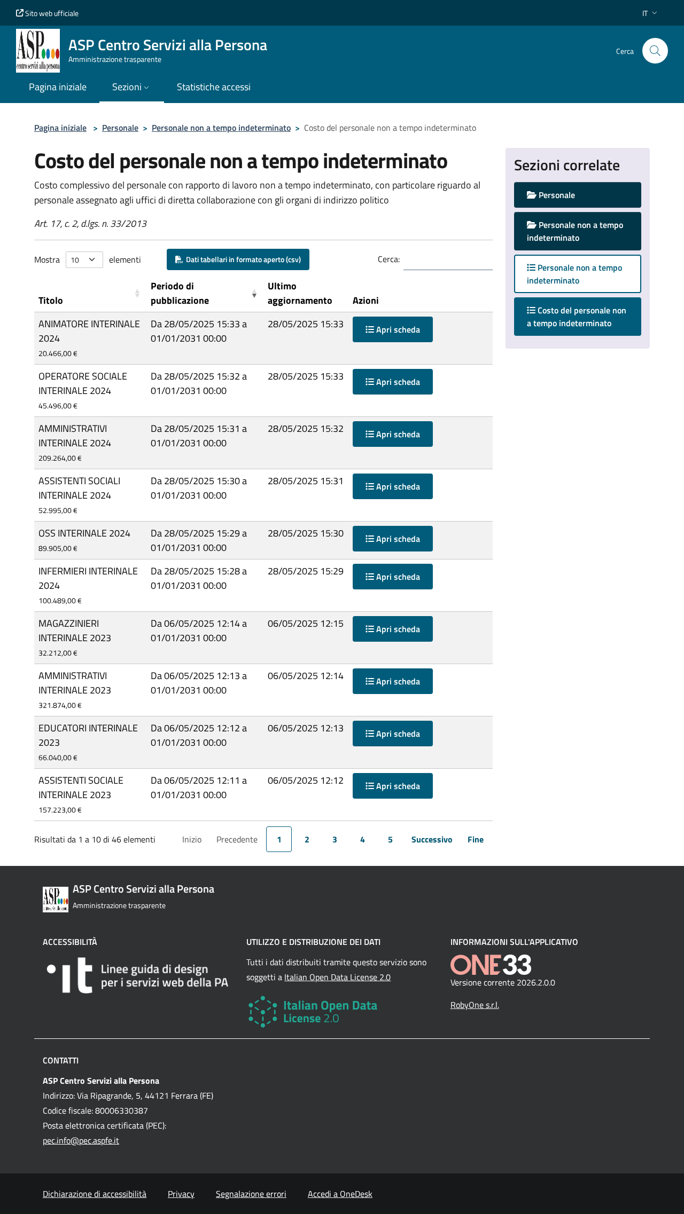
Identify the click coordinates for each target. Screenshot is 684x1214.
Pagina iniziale (60, 127)
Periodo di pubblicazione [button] (180, 293)
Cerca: (389, 259)
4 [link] (362, 839)
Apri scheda (397, 329)
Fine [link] (476, 839)
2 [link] (307, 839)
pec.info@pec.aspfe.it (81, 1140)
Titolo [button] (50, 300)
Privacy (181, 1193)
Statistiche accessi (214, 87)
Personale (120, 127)
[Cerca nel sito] (655, 51)
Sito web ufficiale (51, 13)
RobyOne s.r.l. (474, 1004)
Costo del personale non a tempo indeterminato (579, 316)
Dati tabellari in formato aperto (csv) (242, 259)
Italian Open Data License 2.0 (337, 977)
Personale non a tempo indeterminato (221, 127)
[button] (651, 13)
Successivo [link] (432, 839)
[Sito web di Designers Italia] (138, 975)
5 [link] (390, 839)
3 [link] (334, 839)
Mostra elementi (87, 259)
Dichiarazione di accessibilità (94, 1193)
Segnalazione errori (251, 1193)
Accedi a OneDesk (340, 1193)
